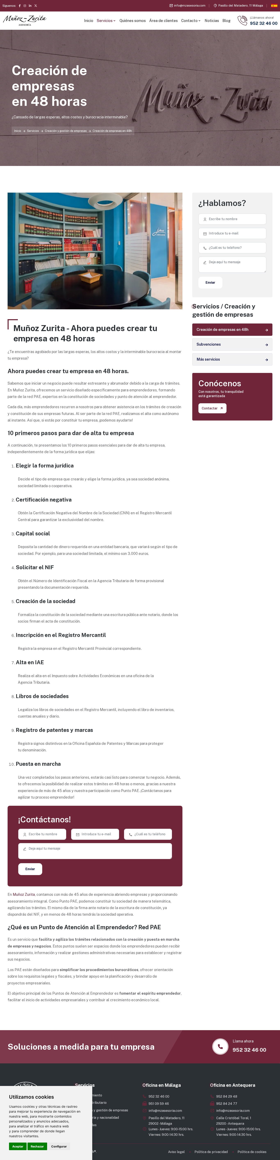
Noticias (212, 20)
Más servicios (208, 359)
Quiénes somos (133, 20)
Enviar (30, 869)
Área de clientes (163, 20)
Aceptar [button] (17, 1146)
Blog (226, 20)
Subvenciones (209, 344)
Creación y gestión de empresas (66, 131)
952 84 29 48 (226, 1096)
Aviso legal (176, 1152)
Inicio (88, 20)
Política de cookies (252, 1152)
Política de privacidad (211, 1152)
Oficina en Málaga (161, 1085)
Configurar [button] (59, 1146)
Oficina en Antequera (232, 1085)
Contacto (189, 20)
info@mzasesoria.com (189, 5)
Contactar (210, 408)
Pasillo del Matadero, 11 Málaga (240, 5)
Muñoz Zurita (24, 894)
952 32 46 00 (159, 1096)
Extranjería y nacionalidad (99, 1118)
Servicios (105, 20)
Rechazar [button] (37, 1146)
